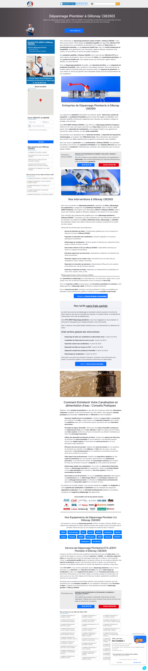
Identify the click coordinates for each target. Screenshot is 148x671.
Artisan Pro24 (91, 668)
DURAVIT (117, 537)
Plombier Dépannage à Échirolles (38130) (38, 186)
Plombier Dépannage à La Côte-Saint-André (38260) (111, 620)
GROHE (98, 532)
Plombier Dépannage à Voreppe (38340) (89, 616)
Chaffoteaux (85, 541)
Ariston (63, 537)
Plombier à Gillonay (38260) (37, 152)
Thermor (108, 537)
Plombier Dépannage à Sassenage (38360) (67, 642)
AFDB (99, 537)
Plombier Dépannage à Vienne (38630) (89, 658)
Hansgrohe (108, 532)
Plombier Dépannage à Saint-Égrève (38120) (67, 633)
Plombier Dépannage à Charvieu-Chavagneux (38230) (67, 652)
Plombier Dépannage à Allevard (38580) (110, 616)
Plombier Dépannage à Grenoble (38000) (40, 178)
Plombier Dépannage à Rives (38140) (110, 625)
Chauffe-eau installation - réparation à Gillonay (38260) (38, 165)
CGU (74, 666)
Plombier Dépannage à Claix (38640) (89, 648)
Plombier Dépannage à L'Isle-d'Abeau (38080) (67, 629)
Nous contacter (109, 165)
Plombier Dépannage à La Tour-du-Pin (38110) (90, 639)
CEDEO (80, 537)
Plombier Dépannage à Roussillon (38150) (89, 620)
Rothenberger (73, 532)
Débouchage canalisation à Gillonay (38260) (37, 160)
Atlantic (117, 532)
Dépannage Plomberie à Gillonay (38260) (39, 169)
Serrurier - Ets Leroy (78, 668)
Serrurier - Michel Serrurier (105, 668)
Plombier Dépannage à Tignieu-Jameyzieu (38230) (89, 653)
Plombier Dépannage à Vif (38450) (90, 625)
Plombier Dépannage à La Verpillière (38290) (111, 629)
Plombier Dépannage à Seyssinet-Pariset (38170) (68, 638)
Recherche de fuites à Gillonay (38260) (38, 156)
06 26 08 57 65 (81, 4)
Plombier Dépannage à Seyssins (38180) (89, 644)
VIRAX (63, 532)
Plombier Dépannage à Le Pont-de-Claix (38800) (68, 647)
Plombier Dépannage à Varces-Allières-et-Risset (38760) (89, 634)
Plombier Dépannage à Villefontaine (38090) (67, 620)
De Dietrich (96, 541)
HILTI (83, 532)
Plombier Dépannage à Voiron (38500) (67, 616)
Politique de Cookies (84, 666)
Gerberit (72, 537)
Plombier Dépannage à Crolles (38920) (89, 629)
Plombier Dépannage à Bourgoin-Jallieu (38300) (38, 190)
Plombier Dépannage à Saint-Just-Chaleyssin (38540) (110, 634)
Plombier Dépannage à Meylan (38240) (67, 625)
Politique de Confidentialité (101, 666)
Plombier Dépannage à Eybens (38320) (67, 657)
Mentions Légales (66, 666)
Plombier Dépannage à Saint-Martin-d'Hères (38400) (39, 182)
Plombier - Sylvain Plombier (62, 668)
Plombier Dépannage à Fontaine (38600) (40, 194)
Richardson (90, 537)
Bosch (90, 532)
